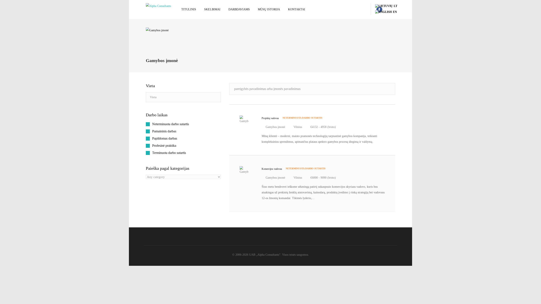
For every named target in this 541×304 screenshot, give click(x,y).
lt (395, 6)
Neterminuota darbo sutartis (170, 124)
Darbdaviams (239, 9)
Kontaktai (296, 9)
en (395, 12)
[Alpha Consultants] (158, 6)
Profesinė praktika (164, 145)
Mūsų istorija (269, 9)
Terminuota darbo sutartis (169, 153)
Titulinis (188, 9)
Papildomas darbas (164, 138)
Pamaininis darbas (164, 131)
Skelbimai (212, 9)
